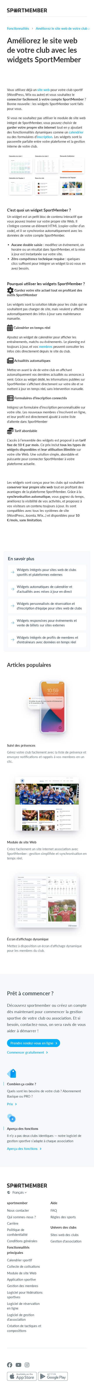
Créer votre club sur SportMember (47, 540)
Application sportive (21, 1279)
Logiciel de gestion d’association (20, 1317)
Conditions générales (22, 1241)
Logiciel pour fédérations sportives (25, 1294)
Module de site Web (21, 1273)
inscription (44, 137)
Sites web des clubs (64, 1235)
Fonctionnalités (18, 28)
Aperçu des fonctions (22, 1149)
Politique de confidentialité (17, 1232)
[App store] (22, 1376)
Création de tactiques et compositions (24, 1328)
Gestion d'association (65, 1241)
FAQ (53, 1210)
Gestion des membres (22, 1286)
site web (43, 90)
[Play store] (53, 1376)
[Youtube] (18, 1365)
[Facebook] (9, 1365)
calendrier (76, 132)
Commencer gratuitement (26, 1052)
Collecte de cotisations (23, 1266)
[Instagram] (27, 1365)
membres (45, 346)
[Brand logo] (27, 11)
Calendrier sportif (19, 1260)
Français (18, 1192)
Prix (10, 1104)
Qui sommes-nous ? (21, 1217)
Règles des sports (63, 1217)
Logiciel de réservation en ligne (23, 1306)
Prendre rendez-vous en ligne (32, 1043)
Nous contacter (18, 1210)
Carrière (12, 1223)
